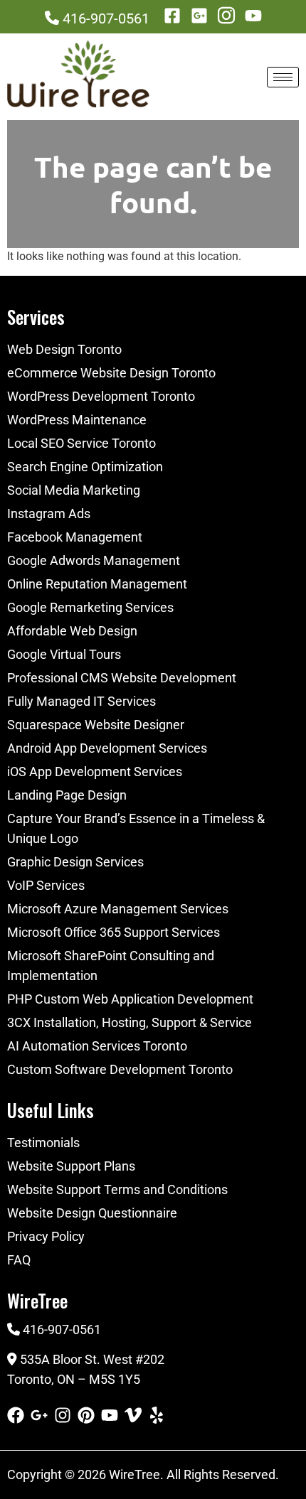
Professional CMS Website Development (121, 677)
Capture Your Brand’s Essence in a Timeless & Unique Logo (136, 828)
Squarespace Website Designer (95, 724)
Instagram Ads (48, 513)
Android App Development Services (107, 748)
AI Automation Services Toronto (97, 1045)
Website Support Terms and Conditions (117, 1189)
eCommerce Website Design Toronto (111, 372)
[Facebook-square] (172, 15)
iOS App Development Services (94, 771)
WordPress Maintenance (77, 419)
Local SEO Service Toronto (81, 443)
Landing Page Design (67, 795)
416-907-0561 (106, 18)
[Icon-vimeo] (133, 1415)
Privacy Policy (46, 1236)
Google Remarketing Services (90, 607)
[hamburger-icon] (283, 77)
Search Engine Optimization (85, 466)
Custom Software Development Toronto (120, 1069)
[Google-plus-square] (199, 15)
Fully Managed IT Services (81, 701)
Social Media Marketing (73, 490)
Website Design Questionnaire (92, 1212)
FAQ (19, 1259)
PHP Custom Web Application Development (130, 999)
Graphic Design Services (75, 861)
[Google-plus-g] (39, 1415)
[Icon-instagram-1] (226, 15)
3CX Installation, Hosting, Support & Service (129, 1022)
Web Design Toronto (64, 349)
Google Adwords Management (93, 560)
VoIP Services (46, 885)
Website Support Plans (71, 1166)
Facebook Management (74, 537)
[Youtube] (253, 15)
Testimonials (43, 1142)
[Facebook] (15, 1415)
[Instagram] (62, 1415)
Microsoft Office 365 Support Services (113, 932)
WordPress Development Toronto (101, 396)
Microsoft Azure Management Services (117, 908)
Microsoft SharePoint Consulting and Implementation (110, 965)
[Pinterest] (86, 1415)
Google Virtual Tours (64, 654)
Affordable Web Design (72, 630)
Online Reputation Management (97, 583)
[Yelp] (156, 1415)
